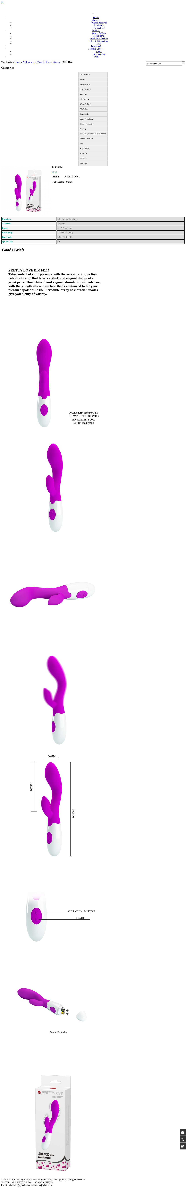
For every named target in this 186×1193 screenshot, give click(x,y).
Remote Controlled (86, 139)
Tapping (83, 129)
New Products (85, 75)
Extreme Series (85, 84)
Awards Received (99, 22)
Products (96, 30)
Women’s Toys (99, 33)
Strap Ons (83, 153)
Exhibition (99, 25)
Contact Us (99, 28)
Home (96, 17)
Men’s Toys (98, 36)
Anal (99, 43)
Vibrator (56, 62)
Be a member (99, 54)
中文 (96, 57)
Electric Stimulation (99, 41)
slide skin (83, 94)
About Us (95, 20)
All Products (28, 62)
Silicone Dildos (85, 89)
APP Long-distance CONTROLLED (93, 134)
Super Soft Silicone (99, 38)
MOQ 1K (83, 158)
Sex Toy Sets (84, 149)
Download (96, 46)
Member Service (95, 49)
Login (99, 51)
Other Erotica (84, 114)
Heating (82, 79)
